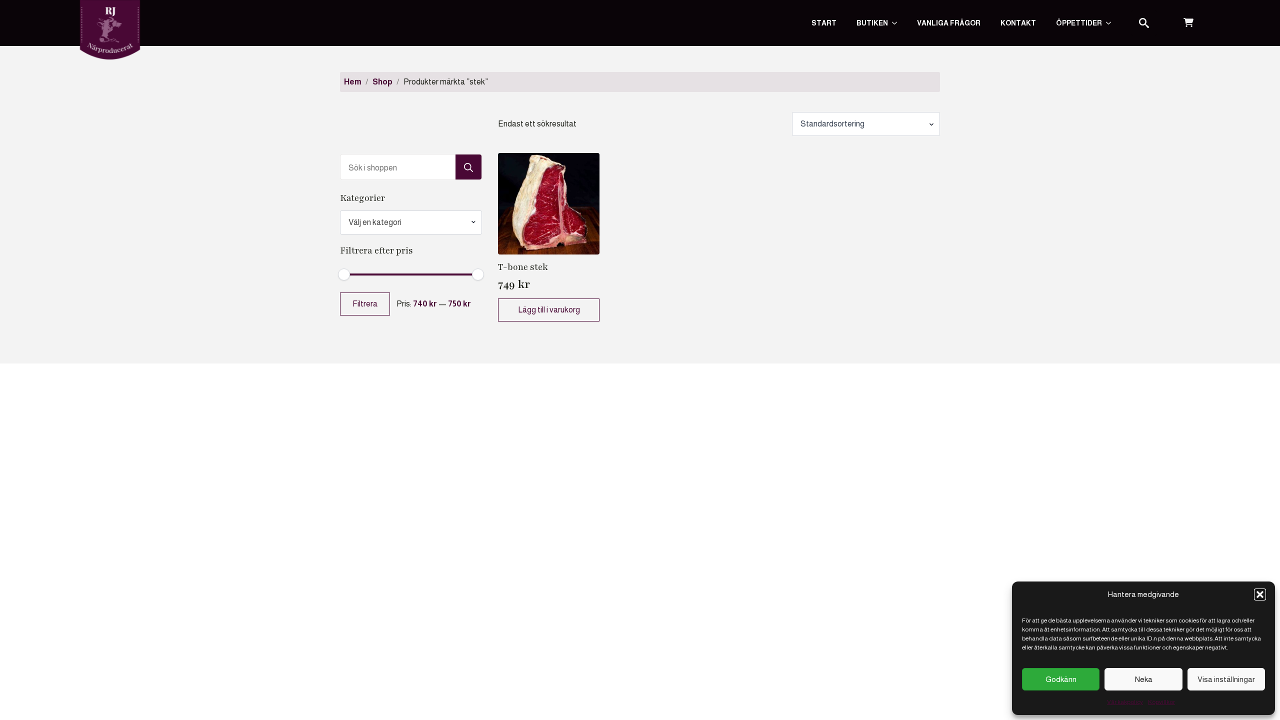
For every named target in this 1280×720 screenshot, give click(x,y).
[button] (1260, 595)
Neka (1143, 679)
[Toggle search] (1144, 23)
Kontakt (1018, 23)
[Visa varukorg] (1188, 23)
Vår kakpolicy (1125, 702)
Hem (353, 82)
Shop (382, 82)
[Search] (469, 167)
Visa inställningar (1226, 679)
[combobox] (411, 222)
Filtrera (365, 304)
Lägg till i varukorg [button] (549, 310)
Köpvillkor (1161, 702)
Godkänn (1061, 679)
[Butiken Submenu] (897, 23)
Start (824, 23)
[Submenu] (1111, 23)
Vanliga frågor (948, 23)
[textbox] (407, 222)
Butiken (872, 23)
